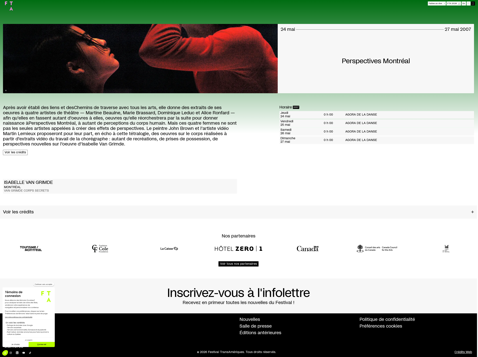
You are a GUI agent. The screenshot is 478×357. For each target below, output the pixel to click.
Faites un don (435, 3)
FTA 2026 (452, 3)
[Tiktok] (30, 353)
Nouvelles (249, 319)
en (464, 3)
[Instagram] (10, 353)
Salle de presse (255, 326)
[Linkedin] (17, 353)
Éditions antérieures (260, 333)
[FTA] (9, 5)
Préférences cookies (380, 326)
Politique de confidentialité (387, 319)
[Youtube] (23, 353)
